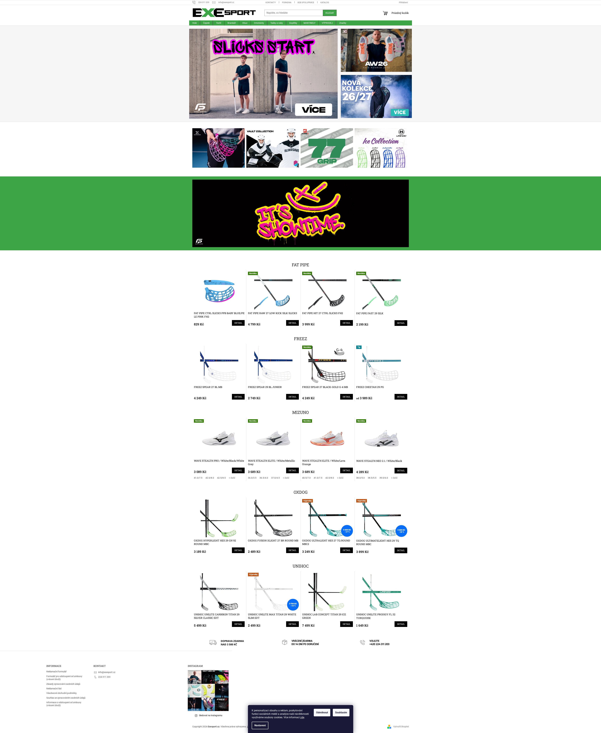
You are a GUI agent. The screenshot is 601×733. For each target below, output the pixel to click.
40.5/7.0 (306, 478)
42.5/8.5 (221, 478)
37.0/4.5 (275, 478)
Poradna (286, 2)
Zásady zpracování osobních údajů (63, 684)
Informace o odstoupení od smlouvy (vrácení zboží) (63, 704)
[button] (200, 74)
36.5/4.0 (264, 478)
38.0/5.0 (360, 478)
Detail (238, 322)
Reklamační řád (53, 688)
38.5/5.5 (372, 478)
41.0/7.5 (198, 478)
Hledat (329, 12)
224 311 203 (104, 677)
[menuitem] (194, 22)
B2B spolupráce (306, 2)
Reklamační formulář (56, 671)
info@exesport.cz (106, 672)
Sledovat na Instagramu (210, 715)
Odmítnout (322, 712)
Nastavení (260, 725)
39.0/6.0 (383, 478)
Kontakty (271, 2)
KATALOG (324, 2)
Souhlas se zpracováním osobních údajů (65, 698)
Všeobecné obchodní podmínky (61, 693)
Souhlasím (341, 712)
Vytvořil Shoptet (401, 726)
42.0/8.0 (210, 478)
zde (302, 717)
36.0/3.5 (252, 478)
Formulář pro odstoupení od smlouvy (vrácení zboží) (64, 678)
